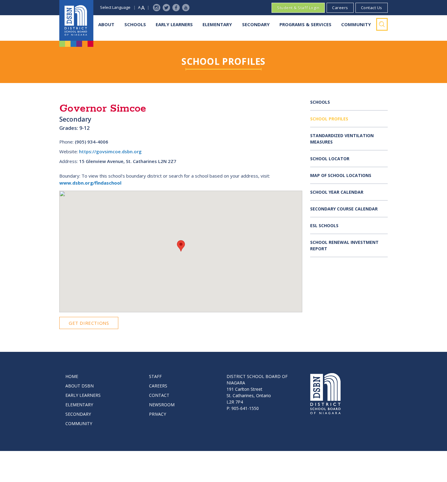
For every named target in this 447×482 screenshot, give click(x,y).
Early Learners (174, 24)
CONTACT (159, 395)
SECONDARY (78, 414)
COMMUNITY (78, 423)
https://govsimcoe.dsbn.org (110, 151)
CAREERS (158, 386)
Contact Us (371, 7)
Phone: (66, 142)
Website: (68, 151)
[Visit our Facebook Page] (176, 7)
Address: (68, 161)
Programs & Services (305, 24)
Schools (135, 24)
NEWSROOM (162, 404)
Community (356, 24)
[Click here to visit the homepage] (76, 20)
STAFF (155, 376)
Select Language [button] (115, 7)
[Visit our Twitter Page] (166, 7)
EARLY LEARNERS (83, 395)
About (106, 24)
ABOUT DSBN (79, 386)
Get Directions (89, 323)
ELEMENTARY (79, 404)
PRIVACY (157, 414)
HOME (71, 376)
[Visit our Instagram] (156, 7)
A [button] (139, 7)
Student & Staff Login (298, 7)
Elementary (217, 24)
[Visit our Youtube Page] (186, 7)
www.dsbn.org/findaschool (90, 183)
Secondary (256, 24)
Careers (340, 7)
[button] (181, 245)
